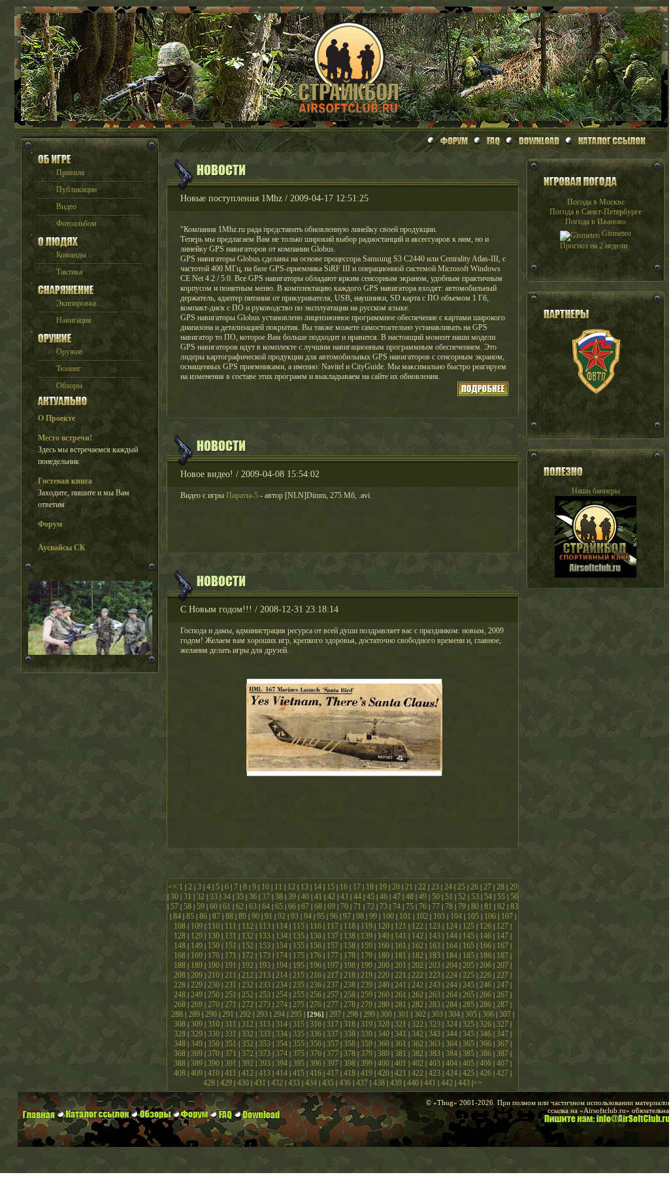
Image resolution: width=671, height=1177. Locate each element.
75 (410, 906)
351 (231, 1043)
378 (349, 1053)
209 (197, 975)
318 (349, 1024)
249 (197, 994)
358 (349, 1043)
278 (349, 1004)
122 (417, 926)
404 (451, 1063)
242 (417, 984)
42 (331, 896)
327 (502, 1024)
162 (417, 945)
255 (298, 994)
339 (366, 1033)
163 (434, 945)
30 (174, 896)
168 (180, 955)
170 (214, 955)
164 (451, 945)
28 (500, 886)
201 (400, 965)
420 (383, 1073)
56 (514, 896)
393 (264, 1063)
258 (349, 994)
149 (197, 945)
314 (281, 1024)
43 (344, 896)
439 (396, 1082)
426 (485, 1073)
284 (451, 1004)
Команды (71, 254)
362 (417, 1043)
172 (248, 955)
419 (366, 1073)
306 (488, 1014)
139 (366, 935)
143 (434, 935)
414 (281, 1073)
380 (383, 1053)
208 (180, 975)
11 (278, 886)
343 (434, 1033)
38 (279, 896)
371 (231, 1053)
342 (417, 1033)
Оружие (69, 351)
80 (475, 906)
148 (180, 945)
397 (332, 1063)
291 (228, 1014)
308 (180, 1024)
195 (298, 965)
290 (211, 1014)
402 (417, 1063)
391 (231, 1063)
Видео (66, 206)
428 (209, 1082)
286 (485, 1004)
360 (383, 1043)
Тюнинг (68, 368)
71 (357, 906)
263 (434, 994)
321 (400, 1024)
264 (451, 994)
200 (383, 965)
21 (409, 886)
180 (383, 955)
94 (308, 916)
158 (349, 945)
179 (366, 955)
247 (502, 984)
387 (502, 1053)
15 (331, 886)
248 (180, 994)
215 (298, 975)
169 (197, 955)
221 (400, 975)
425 (468, 1073)
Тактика (69, 271)
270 (214, 1004)
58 (187, 906)
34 (227, 896)
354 (281, 1043)
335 (298, 1033)
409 (197, 1073)
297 (335, 1014)
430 (243, 1082)
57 (174, 906)
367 (502, 1043)
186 (485, 955)
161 (400, 945)
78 (449, 906)
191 (231, 965)
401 (400, 1063)
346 (485, 1033)
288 (177, 1014)
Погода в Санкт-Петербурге (595, 211)
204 (451, 965)
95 (321, 916)
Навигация (73, 320)
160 (383, 945)
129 (197, 935)
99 (373, 916)
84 (177, 916)
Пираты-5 (242, 495)
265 (468, 994)
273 (264, 1004)
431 (260, 1082)
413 (264, 1073)
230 (214, 984)
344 (451, 1033)
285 (468, 1004)
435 (328, 1082)
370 (214, 1053)
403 (434, 1063)
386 (485, 1053)
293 (262, 1014)
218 (349, 975)
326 (485, 1024)
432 (277, 1082)
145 (468, 935)
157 (332, 945)
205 (468, 965)
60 (214, 906)
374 (281, 1053)
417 (332, 1073)
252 (248, 994)
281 (400, 1004)
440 (413, 1082)
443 (464, 1082)
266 (485, 994)
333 (264, 1033)
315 (298, 1024)
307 (505, 1014)
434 (311, 1082)
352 (248, 1043)
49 (423, 896)
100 (388, 916)
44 (357, 896)
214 (281, 975)
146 (485, 935)
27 (487, 886)
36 (253, 896)
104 (456, 916)
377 (332, 1053)
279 (366, 1004)
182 (417, 955)
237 (332, 984)
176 (315, 955)
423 (434, 1073)
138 (349, 935)
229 (197, 984)
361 (400, 1043)
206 (485, 965)
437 (362, 1082)
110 (214, 926)
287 (502, 1004)
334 (281, 1033)
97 (347, 916)
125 (468, 926)
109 (197, 926)
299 (369, 1014)
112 (248, 926)
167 (502, 945)
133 (264, 935)
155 (298, 945)
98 (360, 916)
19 (383, 886)
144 (451, 935)
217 (332, 975)
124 (451, 926)
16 (344, 886)
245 (468, 984)
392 (248, 1063)
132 (248, 935)
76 (423, 906)
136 (315, 935)
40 (305, 896)
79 (462, 906)
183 (434, 955)
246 (485, 984)
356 (315, 1043)
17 (357, 886)
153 (264, 945)
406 (485, 1063)
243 (434, 984)
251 (231, 994)
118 (349, 926)
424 (451, 1073)
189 (197, 965)
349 (197, 1043)
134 (281, 935)
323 (434, 1024)
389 (197, 1063)
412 (248, 1073)
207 (502, 965)
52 (462, 896)
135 (298, 935)
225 (468, 975)
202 (417, 965)
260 (383, 994)
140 (383, 935)
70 (344, 906)
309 (197, 1024)
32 (201, 896)
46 (383, 896)
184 (451, 955)
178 (349, 955)
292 (245, 1014)
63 (253, 906)
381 (400, 1053)
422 (417, 1073)
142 (417, 935)
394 (281, 1063)
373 (264, 1053)
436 (345, 1082)
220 (383, 975)
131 (231, 935)
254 (281, 994)
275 (298, 1004)
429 (226, 1082)
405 (468, 1063)
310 (214, 1024)
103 (439, 916)
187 (502, 955)
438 (379, 1082)
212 (248, 975)
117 (332, 926)
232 (248, 984)
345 (468, 1033)
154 (281, 945)
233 (264, 984)
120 (383, 926)
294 (279, 1014)
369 (197, 1053)
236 (315, 984)
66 (292, 906)
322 (417, 1024)
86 (203, 916)
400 (383, 1063)
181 (400, 955)
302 (420, 1014)
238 (349, 984)
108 (180, 926)
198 (349, 965)
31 (187, 896)
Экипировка (76, 303)
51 (449, 896)
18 (370, 886)
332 (248, 1033)
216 (315, 975)
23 (435, 886)
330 (214, 1033)
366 (485, 1043)
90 (255, 916)
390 (214, 1063)
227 (502, 975)
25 (461, 886)
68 (318, 906)
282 (417, 1004)
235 (298, 984)
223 (434, 975)
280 (383, 1004)
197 (332, 965)
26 (474, 886)
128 (180, 935)
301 (403, 1014)
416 (315, 1073)
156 (315, 945)
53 (475, 896)
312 (248, 1024)
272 (248, 1004)
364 (451, 1043)
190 (214, 965)
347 (502, 1033)
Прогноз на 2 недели (593, 245)
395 (298, 1063)
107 (507, 916)
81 (488, 906)
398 (349, 1063)
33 (214, 896)
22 (422, 886)
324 (451, 1024)
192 (248, 965)
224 (451, 975)
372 (248, 1053)
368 (180, 1053)
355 (298, 1043)
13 (304, 886)
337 (332, 1033)
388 (180, 1063)
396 (315, 1063)
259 (366, 994)
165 (468, 945)
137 (332, 935)
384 (451, 1053)
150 (214, 945)
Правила (70, 172)
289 (194, 1014)
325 (468, 1024)
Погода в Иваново (595, 221)
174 (281, 955)
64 (266, 906)
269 (197, 1004)
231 (231, 984)
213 (264, 975)
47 (397, 896)
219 (366, 975)
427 (502, 1073)
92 (282, 916)
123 (434, 926)
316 (315, 1024)
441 (430, 1082)
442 (447, 1082)
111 (231, 926)
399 (366, 1063)
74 (397, 906)
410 (214, 1073)
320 (383, 1024)
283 (434, 1004)
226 (485, 975)
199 (366, 965)
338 (349, 1033)
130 (214, 935)
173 (264, 955)
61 (227, 906)
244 (451, 984)
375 (298, 1053)
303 (437, 1014)
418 (349, 1073)
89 (242, 916)
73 (383, 906)
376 (315, 1053)
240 (383, 984)
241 (400, 984)
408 (180, 1073)
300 (386, 1014)
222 (417, 975)
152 (248, 945)
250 (214, 994)
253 (264, 994)
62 (240, 906)
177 (332, 955)
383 (434, 1053)
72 (370, 906)
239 (366, 984)
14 (317, 886)
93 (295, 916)
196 (315, 965)
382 (417, 1053)
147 (502, 935)
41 (318, 896)
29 (513, 886)
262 (417, 994)
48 (410, 896)
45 (370, 896)
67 (305, 906)
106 (490, 916)
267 (502, 994)
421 (400, 1073)
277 (332, 1004)
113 (264, 926)
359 (366, 1043)
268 (180, 1004)
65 (279, 906)
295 (296, 1014)
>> (477, 1082)
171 (231, 955)
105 (473, 916)
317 (332, 1024)
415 (298, 1073)
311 (231, 1024)
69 (331, 906)
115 (298, 926)
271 (231, 1004)
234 (281, 984)
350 (214, 1043)
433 (294, 1082)
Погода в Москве (596, 202)
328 (180, 1033)
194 (281, 965)
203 (434, 965)
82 (501, 906)
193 (264, 965)
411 (231, 1073)
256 (315, 994)
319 (366, 1024)
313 (264, 1024)
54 (488, 896)
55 (501, 896)
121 (400, 926)
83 (514, 906)
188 (180, 965)
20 (396, 886)
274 (281, 1004)
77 (436, 906)
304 (454, 1014)
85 (190, 916)
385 (468, 1053)
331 (231, 1033)
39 (292, 896)
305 (471, 1014)
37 (266, 896)
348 (180, 1043)
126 (485, 926)
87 (216, 916)
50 (436, 896)
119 (366, 926)
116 (315, 926)
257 (332, 994)
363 (434, 1043)
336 (315, 1033)
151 (231, 945)
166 (485, 945)
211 (231, 975)
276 (315, 1004)
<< (172, 886)
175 (298, 955)
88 (229, 916)
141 (400, 935)
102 (422, 916)
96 (334, 916)
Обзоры (69, 385)
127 (502, 926)
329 (197, 1033)
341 (400, 1033)
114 (281, 926)
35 (240, 896)
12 (291, 886)
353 (264, 1043)
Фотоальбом (76, 223)
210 (214, 975)
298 (352, 1014)
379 (366, 1053)
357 (332, 1043)
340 (383, 1033)
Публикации (76, 189)
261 (400, 994)
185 (468, 955)
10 (265, 886)
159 (366, 945)
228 (180, 984)
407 (502, 1063)
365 (468, 1043)
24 (448, 886)
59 (201, 906)
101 (405, 916)
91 (268, 916)
